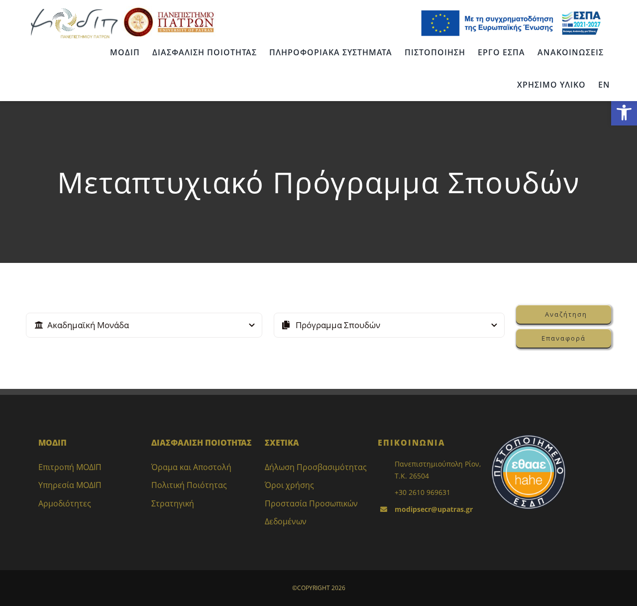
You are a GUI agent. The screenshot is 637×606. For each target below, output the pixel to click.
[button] (624, 112)
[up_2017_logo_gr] (168, 9)
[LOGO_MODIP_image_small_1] (74, 9)
